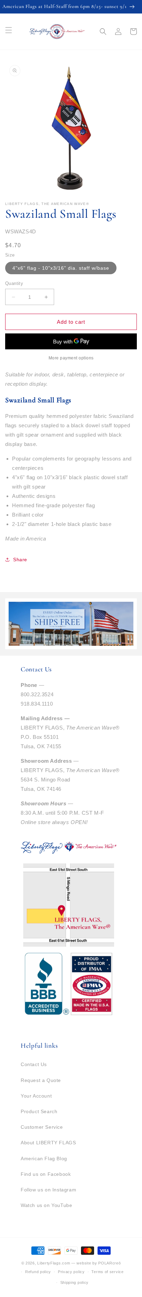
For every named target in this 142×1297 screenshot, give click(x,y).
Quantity (14, 283)
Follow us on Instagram (48, 1189)
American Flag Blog (44, 1158)
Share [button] (20, 559)
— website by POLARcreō (96, 1263)
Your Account (36, 1096)
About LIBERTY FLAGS (48, 1142)
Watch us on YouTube (46, 1205)
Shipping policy (74, 1282)
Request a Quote (41, 1080)
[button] (103, 31)
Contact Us (34, 1064)
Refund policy (38, 1272)
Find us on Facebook (46, 1174)
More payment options (71, 358)
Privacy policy (71, 1272)
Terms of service (107, 1272)
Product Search (39, 1111)
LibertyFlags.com (53, 1263)
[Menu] (8, 30)
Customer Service (42, 1127)
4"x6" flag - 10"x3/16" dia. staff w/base (60, 268)
